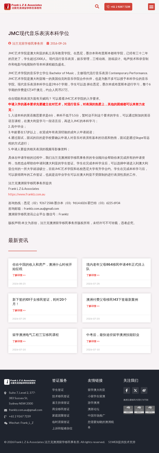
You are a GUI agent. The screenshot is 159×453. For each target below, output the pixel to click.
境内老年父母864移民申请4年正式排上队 (115, 266)
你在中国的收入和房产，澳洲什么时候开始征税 (42, 266)
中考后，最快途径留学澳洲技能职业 (112, 334)
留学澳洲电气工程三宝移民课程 (35, 334)
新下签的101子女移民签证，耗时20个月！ (39, 301)
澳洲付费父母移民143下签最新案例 (112, 299)
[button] (151, 6)
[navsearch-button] (97, 7)
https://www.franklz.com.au (26, 194)
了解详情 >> (19, 275)
